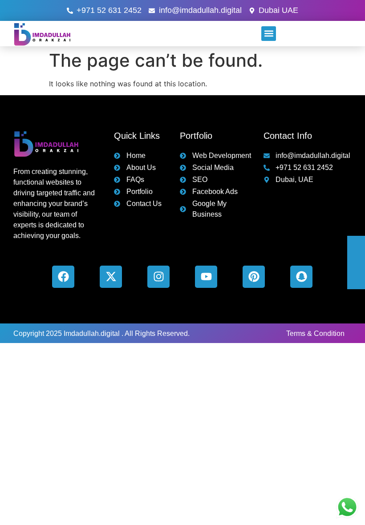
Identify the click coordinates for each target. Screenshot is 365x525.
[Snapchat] (301, 277)
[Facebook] (63, 277)
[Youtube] (206, 277)
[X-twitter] (111, 277)
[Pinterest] (254, 277)
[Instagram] (158, 277)
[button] (268, 33)
